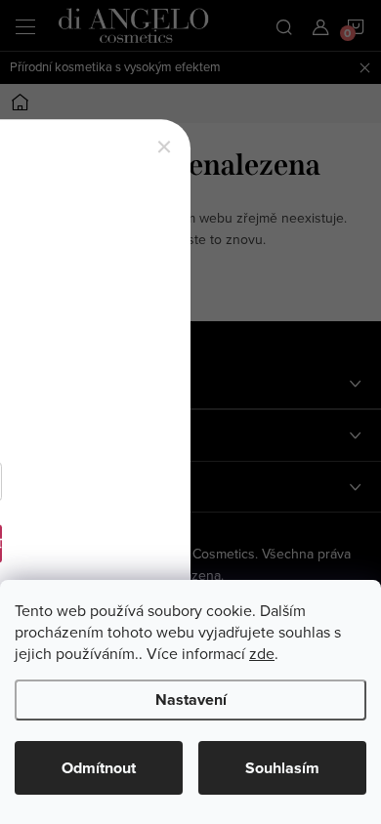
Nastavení (191, 699)
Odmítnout (99, 768)
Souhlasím (282, 768)
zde (262, 653)
